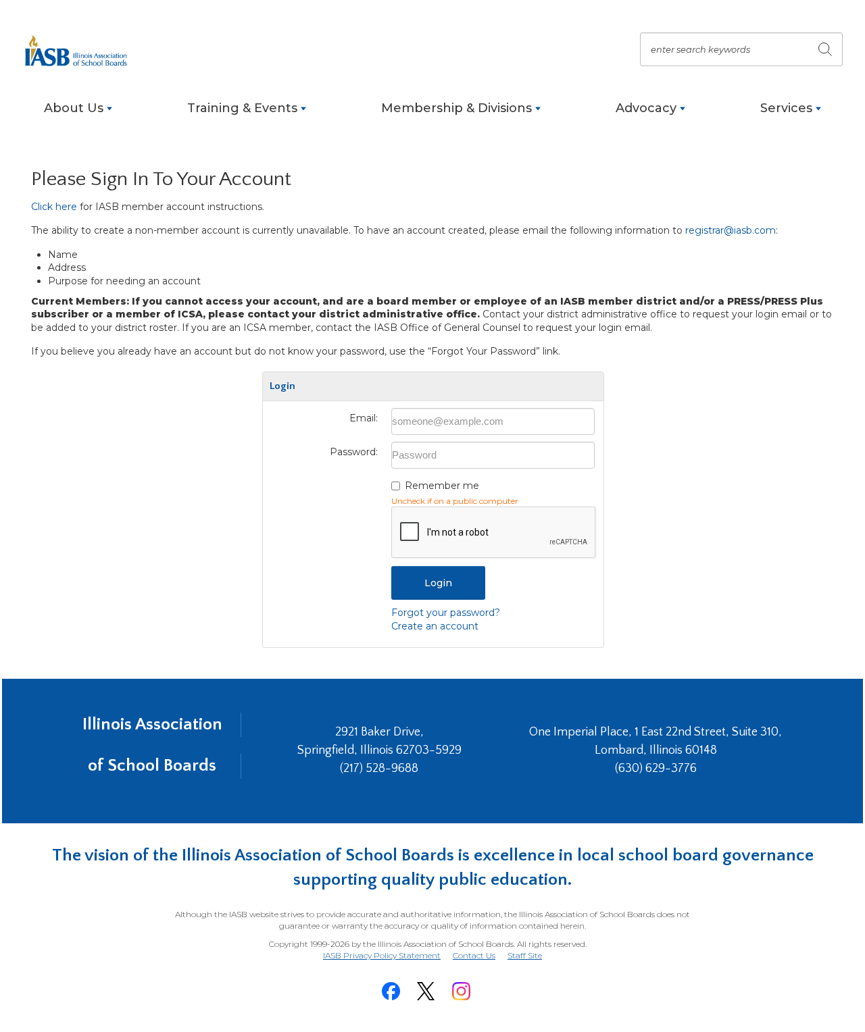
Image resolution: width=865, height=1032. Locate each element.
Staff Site (525, 956)
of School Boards (152, 765)
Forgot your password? (445, 613)
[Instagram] (461, 991)
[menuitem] (78, 115)
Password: (354, 452)
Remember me (442, 486)
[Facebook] (390, 991)
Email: (363, 418)
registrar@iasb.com (730, 230)
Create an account (434, 626)
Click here (54, 207)
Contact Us (474, 955)
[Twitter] (426, 991)
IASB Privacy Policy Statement (382, 955)
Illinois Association (152, 724)
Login (438, 583)
